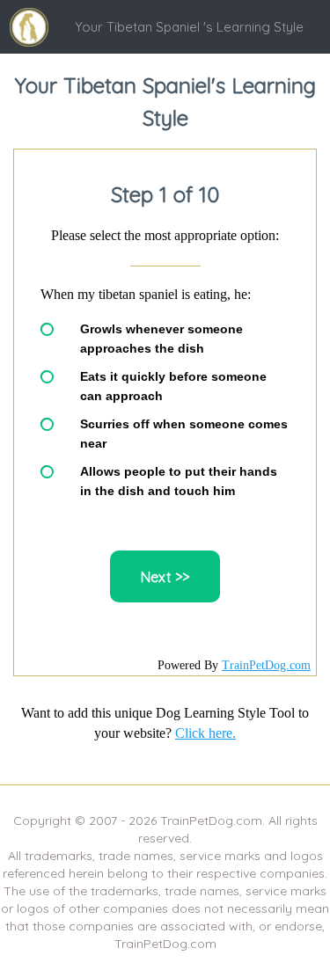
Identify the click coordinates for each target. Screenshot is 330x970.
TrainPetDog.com (266, 665)
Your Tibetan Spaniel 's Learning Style (189, 26)
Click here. (205, 733)
